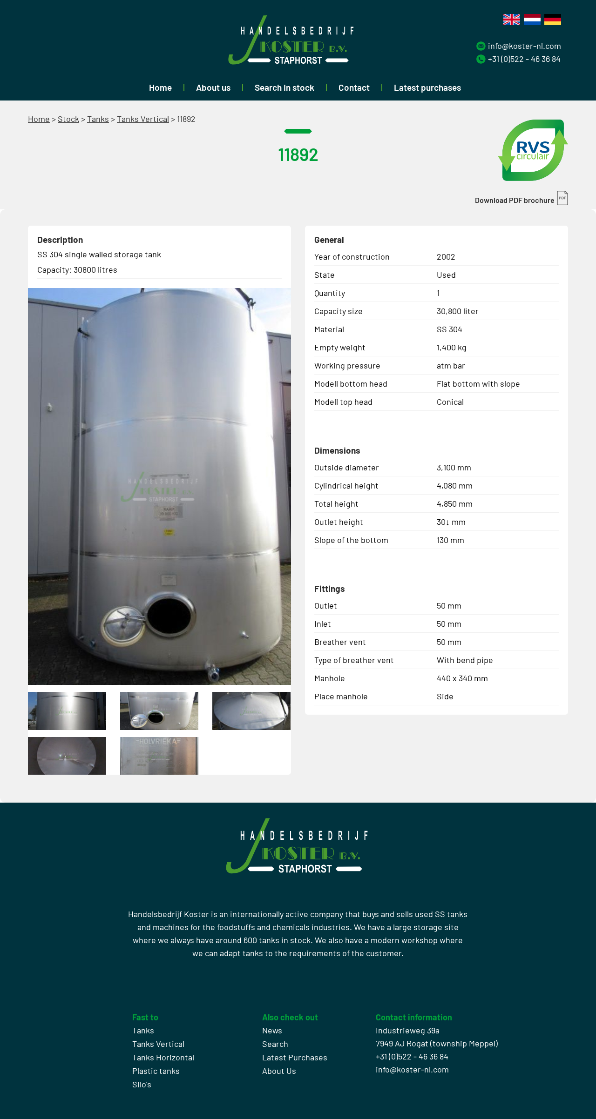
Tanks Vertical (143, 119)
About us (213, 87)
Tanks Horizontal (163, 1057)
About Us (279, 1070)
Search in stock (284, 87)
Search (275, 1044)
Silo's (141, 1084)
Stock (68, 119)
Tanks (98, 119)
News (272, 1030)
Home (160, 87)
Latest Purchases (294, 1057)
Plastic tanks (156, 1070)
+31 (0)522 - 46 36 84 (524, 59)
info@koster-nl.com (524, 45)
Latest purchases (427, 87)
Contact (354, 87)
